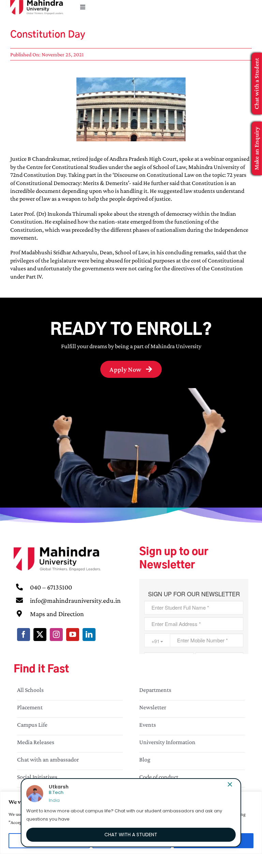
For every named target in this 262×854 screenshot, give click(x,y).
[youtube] (72, 634)
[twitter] (39, 634)
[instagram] (56, 634)
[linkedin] (89, 634)
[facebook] (23, 634)
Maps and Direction (57, 613)
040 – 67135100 (51, 587)
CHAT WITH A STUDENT (130, 834)
